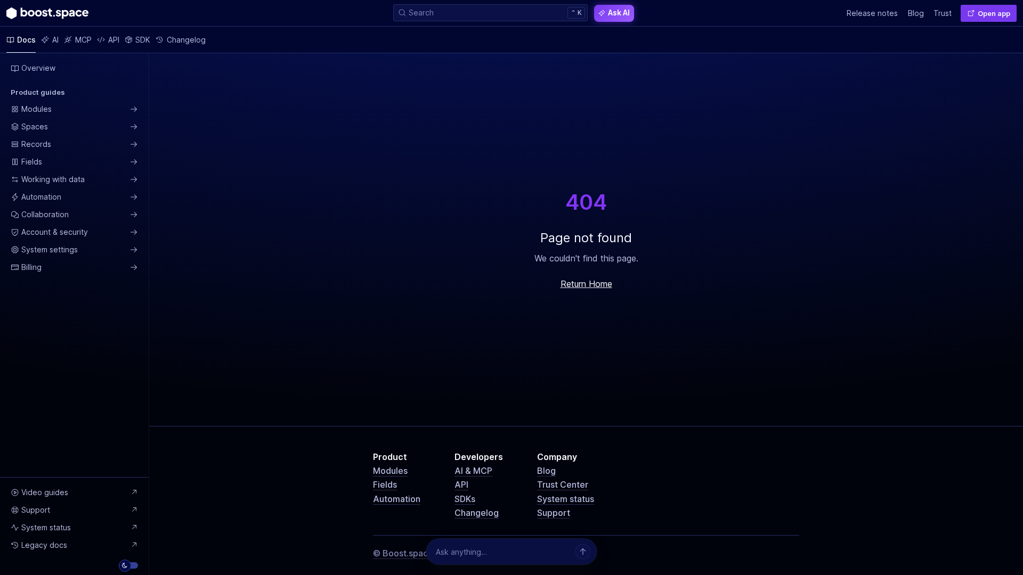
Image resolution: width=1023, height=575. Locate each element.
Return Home (586, 284)
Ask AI (619, 12)
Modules (390, 470)
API (461, 484)
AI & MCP (473, 470)
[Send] (582, 551)
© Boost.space (403, 553)
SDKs (464, 499)
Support (553, 513)
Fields (385, 484)
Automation (396, 499)
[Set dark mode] (128, 565)
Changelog (476, 513)
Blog (546, 470)
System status (565, 499)
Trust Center (562, 484)
